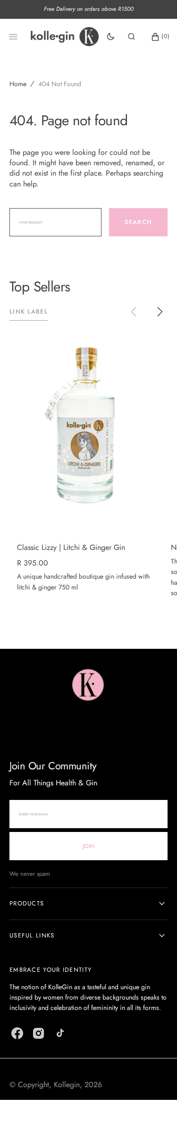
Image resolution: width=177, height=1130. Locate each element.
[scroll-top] (155, 1108)
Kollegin (67, 1084)
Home (17, 84)
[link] (85, 429)
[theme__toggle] (110, 36)
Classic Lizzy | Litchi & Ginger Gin (71, 547)
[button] (131, 36)
